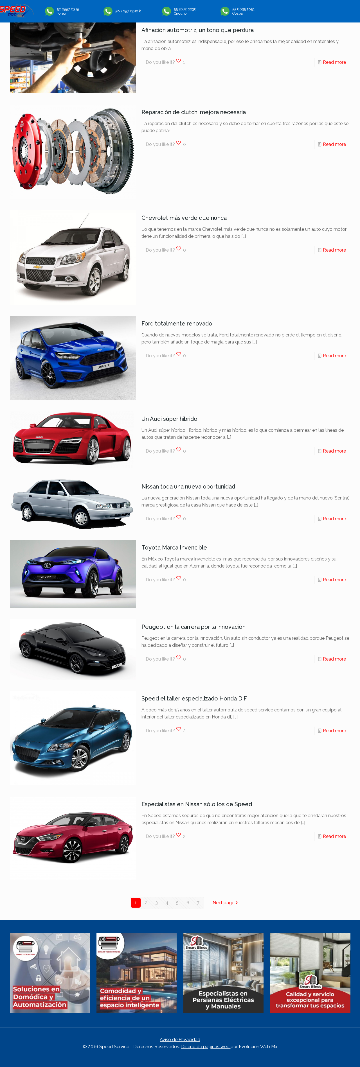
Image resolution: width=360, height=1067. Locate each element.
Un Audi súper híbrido (169, 418)
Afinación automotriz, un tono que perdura (197, 30)
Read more (334, 62)
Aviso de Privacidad (180, 1039)
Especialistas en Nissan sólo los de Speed (196, 804)
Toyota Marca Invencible (174, 547)
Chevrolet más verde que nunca (184, 217)
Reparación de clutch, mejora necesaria (193, 112)
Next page (223, 902)
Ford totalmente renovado (176, 323)
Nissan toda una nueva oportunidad (188, 486)
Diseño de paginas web (206, 1046)
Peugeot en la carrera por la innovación (193, 626)
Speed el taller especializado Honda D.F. (194, 698)
